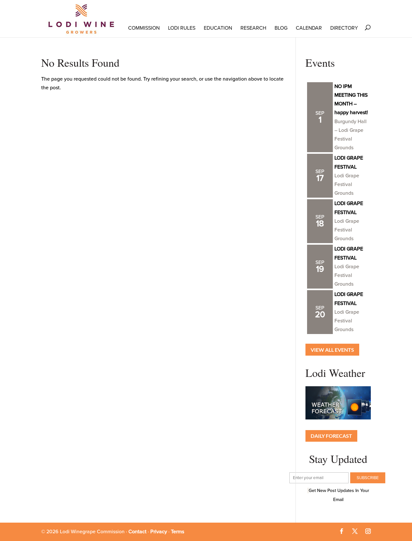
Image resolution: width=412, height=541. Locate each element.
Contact (137, 531)
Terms (177, 531)
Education (218, 28)
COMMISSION (144, 28)
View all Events (332, 350)
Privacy (158, 531)
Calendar (309, 28)
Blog (281, 28)
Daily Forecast (331, 436)
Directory (344, 28)
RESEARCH (253, 28)
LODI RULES (181, 28)
